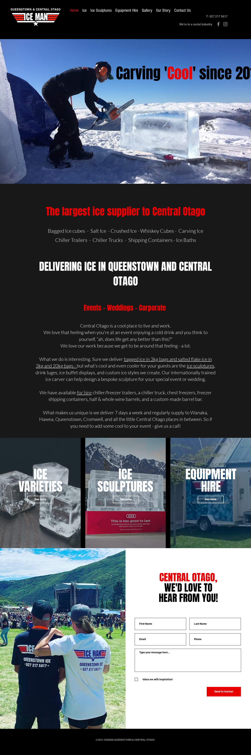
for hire (84, 392)
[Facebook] (218, 24)
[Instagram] (225, 24)
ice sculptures (200, 366)
